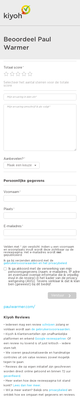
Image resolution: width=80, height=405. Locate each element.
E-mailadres (13, 226)
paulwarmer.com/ (19, 307)
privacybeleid (58, 390)
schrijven (48, 324)
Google (40, 338)
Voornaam (11, 192)
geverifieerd (12, 376)
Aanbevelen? (14, 158)
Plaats (8, 209)
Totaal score (13, 67)
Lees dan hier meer (26, 385)
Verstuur (57, 295)
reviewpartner (56, 338)
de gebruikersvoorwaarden (50, 329)
